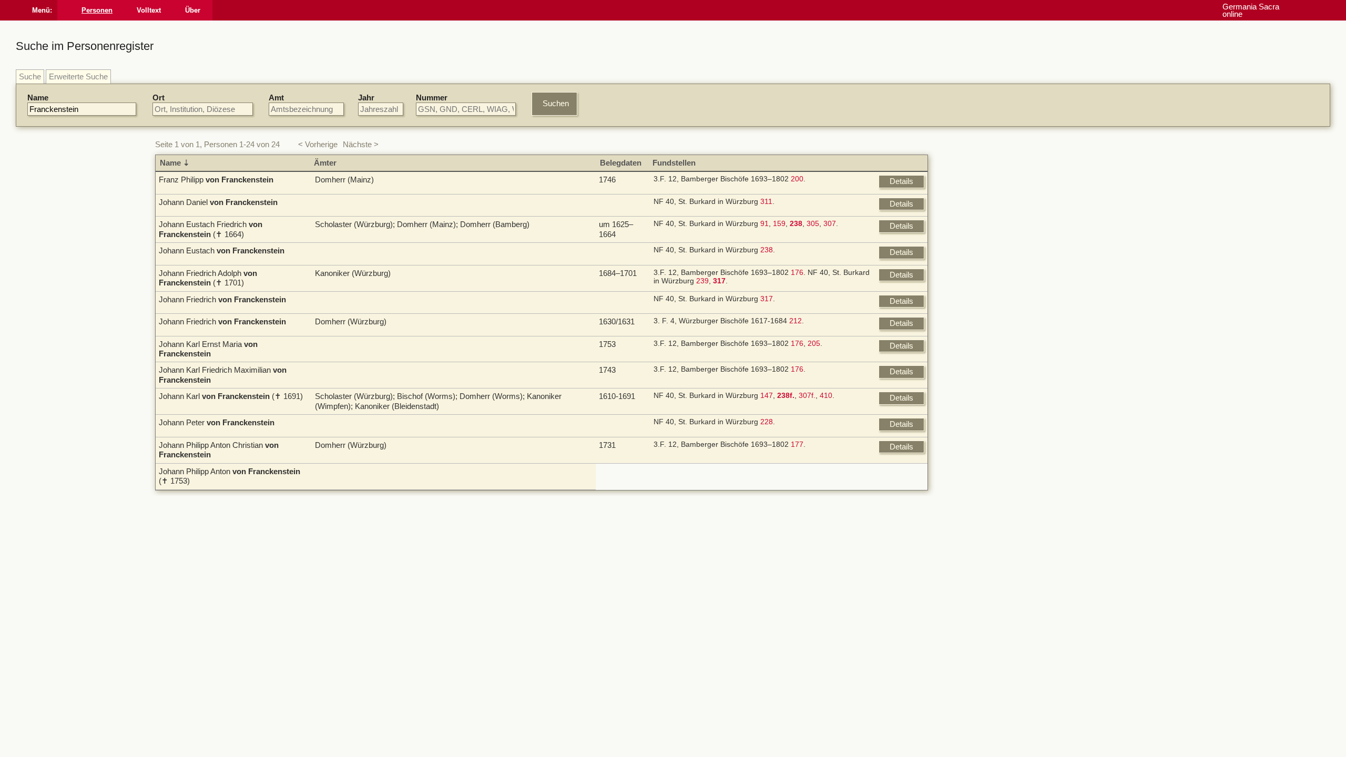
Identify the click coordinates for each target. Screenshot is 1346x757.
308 (510, 607)
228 (616, 448)
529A (728, 643)
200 (647, 179)
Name (37, 97)
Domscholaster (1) (991, 486)
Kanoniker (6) (982, 427)
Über (204, 10)
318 (616, 723)
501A (706, 643)
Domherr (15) (982, 417)
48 (662, 598)
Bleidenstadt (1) (986, 326)
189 (560, 544)
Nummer (431, 97)
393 (679, 634)
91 (614, 228)
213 (725, 500)
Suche (30, 76)
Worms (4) (977, 215)
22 (804, 517)
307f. (657, 411)
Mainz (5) (975, 307)
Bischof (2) (977, 437)
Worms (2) (977, 316)
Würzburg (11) (983, 186)
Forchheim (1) (983, 336)
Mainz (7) (975, 206)
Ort (158, 97)
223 (692, 536)
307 (680, 228)
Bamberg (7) (980, 297)
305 (663, 228)
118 (675, 500)
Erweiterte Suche (78, 76)
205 (664, 359)
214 (788, 509)
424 (822, 509)
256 (850, 598)
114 (738, 509)
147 (616, 411)
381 (664, 660)
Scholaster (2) (983, 456)
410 (676, 411)
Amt (276, 97)
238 (616, 254)
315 (662, 634)
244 (725, 536)
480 (572, 509)
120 (691, 500)
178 (527, 544)
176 (647, 280)
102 (853, 634)
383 (681, 660)
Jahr (366, 97)
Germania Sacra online (1299, 10)
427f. (841, 509)
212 (645, 332)
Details (901, 181)
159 (629, 228)
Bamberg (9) (980, 196)
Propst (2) (976, 447)
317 (616, 307)
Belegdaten (473, 162)
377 (647, 660)
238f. (529, 643)
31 (817, 517)
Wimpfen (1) (980, 346)
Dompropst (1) (984, 476)
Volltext (160, 10)
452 (527, 517)
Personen (108, 10)
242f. (579, 544)
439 (710, 598)
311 (616, 202)
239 (770, 280)
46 (829, 517)
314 (693, 598)
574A (668, 607)
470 (717, 634)
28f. (647, 598)
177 (647, 473)
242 (805, 509)
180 (708, 500)
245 (598, 544)
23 (838, 634)
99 (724, 509)
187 (543, 544)
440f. (698, 634)
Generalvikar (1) (987, 495)
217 (510, 643)
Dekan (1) (976, 466)
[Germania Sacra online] (69, 10)
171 (675, 536)
